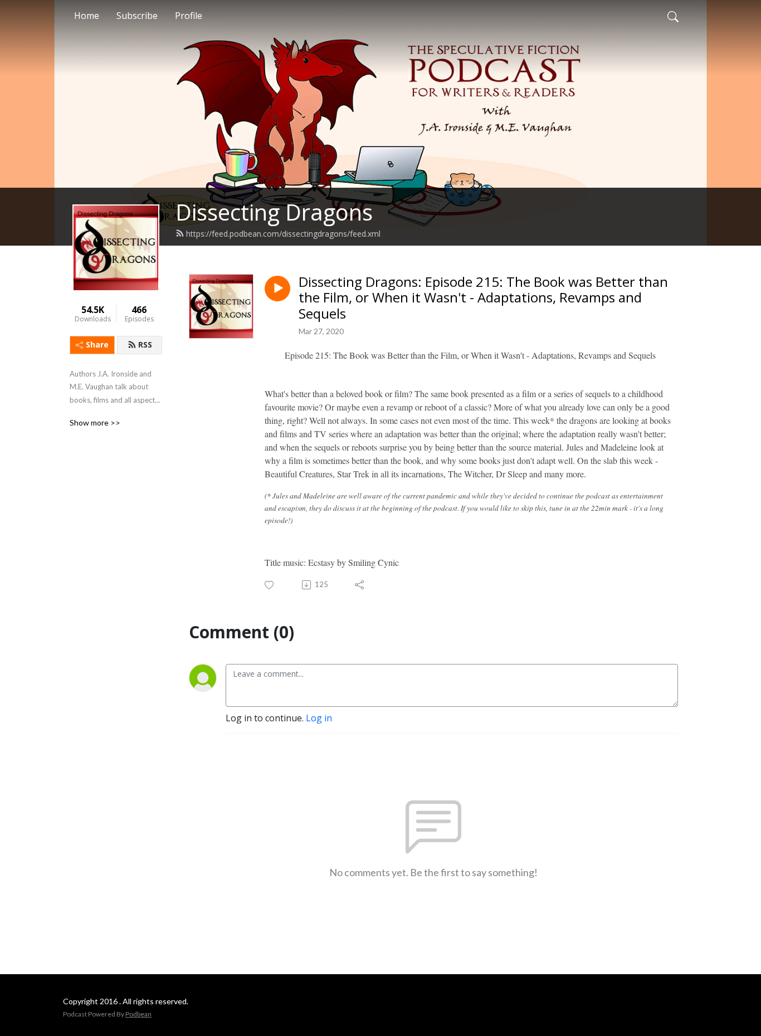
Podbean (138, 1014)
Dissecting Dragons (274, 212)
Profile (188, 15)
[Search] (673, 15)
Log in (319, 718)
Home (86, 15)
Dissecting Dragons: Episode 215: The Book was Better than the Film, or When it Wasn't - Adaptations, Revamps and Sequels (483, 298)
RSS (145, 344)
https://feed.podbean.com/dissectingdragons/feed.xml (283, 233)
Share (97, 344)
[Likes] (270, 585)
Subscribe (137, 15)
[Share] (360, 584)
